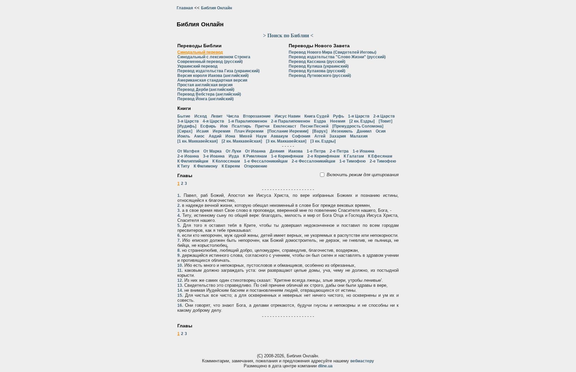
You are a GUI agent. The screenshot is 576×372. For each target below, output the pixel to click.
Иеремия (221, 131)
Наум (261, 136)
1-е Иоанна (363, 151)
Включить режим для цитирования (363, 174)
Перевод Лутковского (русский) (320, 75)
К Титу (183, 166)
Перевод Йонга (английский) (205, 99)
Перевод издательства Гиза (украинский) (218, 71)
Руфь (338, 116)
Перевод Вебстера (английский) (209, 94)
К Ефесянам (380, 156)
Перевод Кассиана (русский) (317, 61)
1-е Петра (316, 151)
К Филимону (206, 166)
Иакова (295, 151)
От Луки (233, 151)
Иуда (234, 156)
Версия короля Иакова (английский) (213, 75)
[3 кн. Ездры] (323, 141)
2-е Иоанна (188, 156)
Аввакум (279, 136)
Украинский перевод (197, 66)
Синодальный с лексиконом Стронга (213, 57)
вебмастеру (362, 361)
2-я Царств (384, 116)
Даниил (364, 131)
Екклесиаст (284, 126)
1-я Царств (358, 116)
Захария (337, 136)
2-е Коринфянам (323, 156)
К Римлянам (255, 156)
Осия (381, 131)
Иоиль (183, 136)
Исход (200, 116)
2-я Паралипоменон (290, 121)
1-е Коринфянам (287, 156)
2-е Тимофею (383, 161)
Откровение (255, 166)
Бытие (183, 116)
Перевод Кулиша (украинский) (319, 66)
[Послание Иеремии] (287, 131)
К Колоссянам (226, 161)
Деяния (277, 151)
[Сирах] (184, 131)
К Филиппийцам (192, 161)
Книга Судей (316, 116)
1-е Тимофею (352, 161)
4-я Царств (213, 121)
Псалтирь (241, 126)
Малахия (359, 136)
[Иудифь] (186, 126)
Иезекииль (342, 131)
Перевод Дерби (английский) (205, 89)
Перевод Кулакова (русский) (317, 71)
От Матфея (188, 151)
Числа (233, 116)
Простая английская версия (205, 85)
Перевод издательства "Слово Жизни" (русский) (337, 57)
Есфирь (208, 126)
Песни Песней (314, 126)
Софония (301, 136)
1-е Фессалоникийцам (266, 161)
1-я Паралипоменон (247, 121)
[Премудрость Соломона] (357, 126)
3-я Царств (188, 121)
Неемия (337, 121)
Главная (185, 8)
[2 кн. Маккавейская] (242, 141)
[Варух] (319, 131)
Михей (245, 136)
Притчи (262, 126)
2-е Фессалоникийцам (313, 161)
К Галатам (354, 156)
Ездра (320, 121)
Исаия (202, 131)
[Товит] (385, 121)
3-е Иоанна (214, 156)
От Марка (212, 151)
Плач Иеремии (248, 131)
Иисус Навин (287, 116)
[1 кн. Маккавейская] (197, 141)
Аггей (319, 136)
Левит (217, 116)
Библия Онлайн (216, 8)
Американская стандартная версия (212, 80)
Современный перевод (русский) (210, 61)
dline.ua (325, 366)
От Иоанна (255, 151)
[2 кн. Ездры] (362, 121)
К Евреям (231, 166)
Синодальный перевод (200, 52)
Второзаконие (257, 116)
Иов (224, 126)
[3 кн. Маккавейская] (286, 141)
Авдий (215, 136)
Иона (230, 136)
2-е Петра (339, 151)
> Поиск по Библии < (288, 35)
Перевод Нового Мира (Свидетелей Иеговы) (332, 52)
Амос (199, 136)
